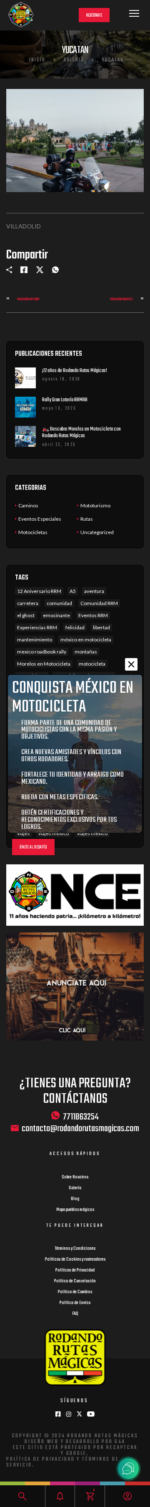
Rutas (86, 519)
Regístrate (94, 15)
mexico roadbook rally (41, 651)
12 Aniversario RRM (39, 591)
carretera (27, 603)
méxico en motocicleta (85, 639)
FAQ (75, 1313)
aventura (94, 591)
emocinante (56, 615)
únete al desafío (33, 847)
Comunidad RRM (99, 603)
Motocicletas (33, 532)
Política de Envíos (75, 1303)
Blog (75, 1199)
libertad (101, 627)
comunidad (59, 603)
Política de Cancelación (75, 1281)
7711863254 (81, 1116)
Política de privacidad (40, 1459)
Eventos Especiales (39, 519)
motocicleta (92, 664)
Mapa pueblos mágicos (75, 1209)
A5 (73, 591)
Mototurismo (95, 505)
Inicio (37, 60)
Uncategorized (97, 532)
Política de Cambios (75, 1292)
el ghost (26, 615)
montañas (86, 651)
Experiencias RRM (37, 627)
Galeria (74, 60)
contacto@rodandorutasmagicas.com (80, 1129)
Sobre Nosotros (75, 1177)
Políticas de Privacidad (75, 1270)
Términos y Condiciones (75, 1248)
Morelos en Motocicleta (43, 664)
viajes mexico (92, 833)
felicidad (75, 627)
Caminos (28, 505)
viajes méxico (53, 833)
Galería (75, 1188)
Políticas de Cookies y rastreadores (75, 1259)
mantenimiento (34, 639)
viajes (23, 833)
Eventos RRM (93, 615)
